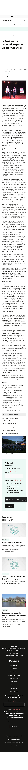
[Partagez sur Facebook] (2, 77)
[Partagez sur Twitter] (5, 77)
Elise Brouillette (6, 74)
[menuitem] (20, 24)
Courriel (11, 472)
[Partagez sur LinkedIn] (8, 77)
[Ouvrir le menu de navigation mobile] (25, 20)
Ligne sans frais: (14, 655)
